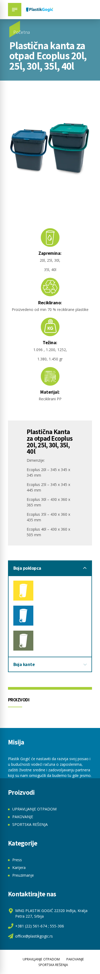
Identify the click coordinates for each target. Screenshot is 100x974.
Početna (21, 32)
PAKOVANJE (22, 816)
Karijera (19, 867)
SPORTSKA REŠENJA (30, 824)
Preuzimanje (23, 875)
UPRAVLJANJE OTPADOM (34, 808)
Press (17, 859)
